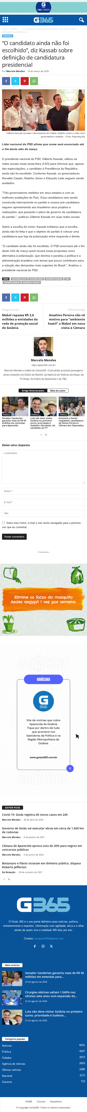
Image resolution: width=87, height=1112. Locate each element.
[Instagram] (44, 946)
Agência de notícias (13, 1063)
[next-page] (46, 434)
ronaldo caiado (31, 282)
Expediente (56, 1101)
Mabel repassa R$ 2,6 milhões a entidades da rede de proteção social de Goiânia (20, 321)
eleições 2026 (36, 279)
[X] (15, 81)
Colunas (41, 1101)
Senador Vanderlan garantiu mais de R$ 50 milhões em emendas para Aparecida (14, 422)
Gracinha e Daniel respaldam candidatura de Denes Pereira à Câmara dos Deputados (71, 422)
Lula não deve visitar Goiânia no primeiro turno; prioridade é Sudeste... (54, 1013)
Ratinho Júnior (11, 282)
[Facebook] (6, 81)
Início (4, 28)
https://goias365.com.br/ (43, 365)
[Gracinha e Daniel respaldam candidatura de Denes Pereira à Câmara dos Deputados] (72, 406)
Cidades (7, 1057)
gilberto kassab (54, 279)
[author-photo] (43, 346)
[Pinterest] (25, 81)
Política (14, 28)
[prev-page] (41, 434)
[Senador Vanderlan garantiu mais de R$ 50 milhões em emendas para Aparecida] (15, 406)
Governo (7, 1081)
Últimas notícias (11, 1069)
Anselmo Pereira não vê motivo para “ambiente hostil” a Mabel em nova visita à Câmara (66, 321)
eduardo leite (19, 279)
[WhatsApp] (34, 81)
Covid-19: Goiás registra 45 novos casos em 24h (35, 814)
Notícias (7, 1045)
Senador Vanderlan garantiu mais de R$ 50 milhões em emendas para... (54, 975)
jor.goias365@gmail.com (49, 938)
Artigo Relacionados (33, 390)
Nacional (7, 1075)
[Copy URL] (43, 81)
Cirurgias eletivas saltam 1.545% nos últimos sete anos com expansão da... (51, 994)
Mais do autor (58, 390)
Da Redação (8, 872)
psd (67, 279)
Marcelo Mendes (15, 71)
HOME (28, 1101)
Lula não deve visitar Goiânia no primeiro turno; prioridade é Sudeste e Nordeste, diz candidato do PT (42, 423)
